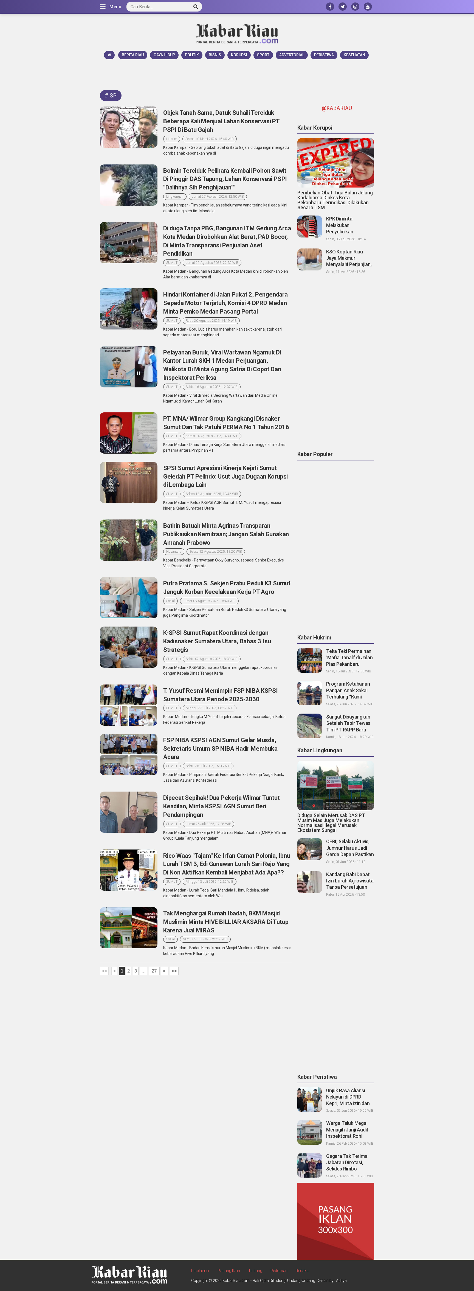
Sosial (170, 601)
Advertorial (291, 55)
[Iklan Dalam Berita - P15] (335, 1221)
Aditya (341, 1280)
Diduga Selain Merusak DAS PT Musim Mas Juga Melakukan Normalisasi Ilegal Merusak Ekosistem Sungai (331, 822)
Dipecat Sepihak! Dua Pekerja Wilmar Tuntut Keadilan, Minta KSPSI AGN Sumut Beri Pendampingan (221, 806)
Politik (192, 55)
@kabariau (337, 108)
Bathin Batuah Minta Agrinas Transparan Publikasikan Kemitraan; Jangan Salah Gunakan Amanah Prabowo (226, 534)
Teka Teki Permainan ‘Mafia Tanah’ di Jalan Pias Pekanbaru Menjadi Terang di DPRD (349, 664)
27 (154, 971)
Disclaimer (200, 1270)
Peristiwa (324, 55)
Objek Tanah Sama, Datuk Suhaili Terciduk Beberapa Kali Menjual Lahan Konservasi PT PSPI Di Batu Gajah (221, 121)
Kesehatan (354, 55)
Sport (263, 55)
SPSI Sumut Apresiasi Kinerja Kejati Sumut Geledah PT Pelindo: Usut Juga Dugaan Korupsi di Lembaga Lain (225, 476)
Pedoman (278, 1270)
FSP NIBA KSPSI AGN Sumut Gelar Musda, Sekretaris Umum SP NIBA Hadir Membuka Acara (220, 749)
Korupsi (239, 55)
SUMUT (171, 263)
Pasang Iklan (229, 1270)
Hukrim (171, 139)
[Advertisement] (237, 74)
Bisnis (215, 55)
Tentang (255, 1270)
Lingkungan (175, 197)
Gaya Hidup (164, 55)
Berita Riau (133, 55)
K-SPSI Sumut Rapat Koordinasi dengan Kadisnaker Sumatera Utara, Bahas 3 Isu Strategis (217, 641)
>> (174, 971)
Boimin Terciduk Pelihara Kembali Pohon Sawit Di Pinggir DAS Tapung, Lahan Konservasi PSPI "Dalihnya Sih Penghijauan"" (225, 179)
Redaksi (302, 1270)
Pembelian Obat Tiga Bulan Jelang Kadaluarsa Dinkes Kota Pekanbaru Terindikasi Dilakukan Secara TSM (335, 200)
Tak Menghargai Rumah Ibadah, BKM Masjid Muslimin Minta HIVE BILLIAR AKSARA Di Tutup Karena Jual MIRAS (225, 922)
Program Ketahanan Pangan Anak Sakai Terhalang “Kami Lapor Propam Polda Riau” (348, 696)
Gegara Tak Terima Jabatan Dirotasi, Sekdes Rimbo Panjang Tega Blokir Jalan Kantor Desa (347, 1169)
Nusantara (173, 552)
